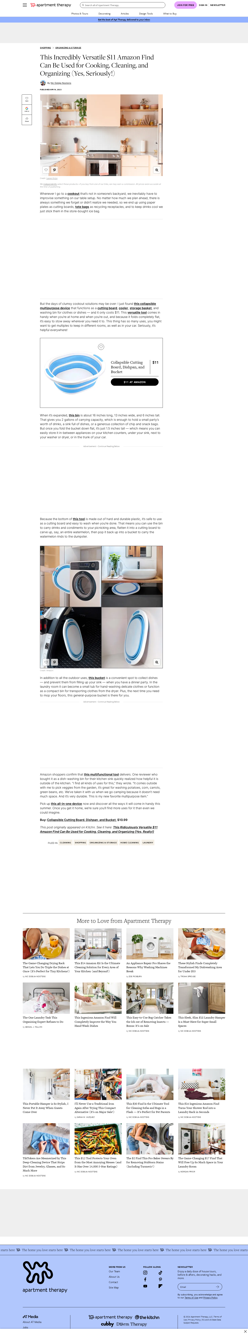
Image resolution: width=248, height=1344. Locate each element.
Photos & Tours (79, 13)
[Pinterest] (160, 1279)
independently (50, 184)
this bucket (97, 678)
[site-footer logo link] (30, 1317)
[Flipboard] (160, 1286)
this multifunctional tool (101, 774)
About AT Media (32, 1322)
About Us (114, 1277)
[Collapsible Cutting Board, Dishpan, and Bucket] (75, 373)
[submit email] (217, 1286)
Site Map (114, 1287)
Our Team (114, 1271)
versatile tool (137, 312)
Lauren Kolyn (52, 178)
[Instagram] (145, 1273)
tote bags (82, 207)
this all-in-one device (66, 803)
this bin (74, 415)
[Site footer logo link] (64, 1275)
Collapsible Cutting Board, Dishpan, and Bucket (81, 820)
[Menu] (25, 5)
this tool (79, 519)
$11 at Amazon (135, 382)
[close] (245, 1331)
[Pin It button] (54, 170)
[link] (46, 967)
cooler (123, 308)
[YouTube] (145, 1286)
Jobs (25, 1327)
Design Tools (146, 13)
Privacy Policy (210, 1297)
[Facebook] (145, 1279)
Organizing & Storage (68, 47)
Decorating (104, 13)
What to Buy (170, 13)
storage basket (141, 308)
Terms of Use (191, 1297)
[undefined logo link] (51, 5)
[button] (156, 170)
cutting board (107, 308)
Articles (125, 13)
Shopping (45, 47)
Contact (113, 1282)
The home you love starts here (71, 1250)
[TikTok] (160, 1273)
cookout (73, 193)
